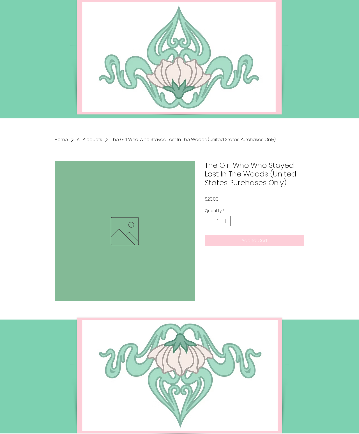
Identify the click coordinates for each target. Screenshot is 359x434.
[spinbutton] (218, 221)
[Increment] (226, 221)
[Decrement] (209, 221)
